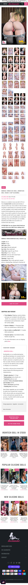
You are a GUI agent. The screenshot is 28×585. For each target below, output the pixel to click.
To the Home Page (14, 423)
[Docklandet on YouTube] (19, 563)
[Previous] (2, 26)
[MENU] (1, 3)
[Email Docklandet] (8, 563)
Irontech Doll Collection (14, 417)
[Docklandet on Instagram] (14, 563)
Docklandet (10, 579)
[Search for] (22, 3)
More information (7, 409)
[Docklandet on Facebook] (11, 563)
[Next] (25, 26)
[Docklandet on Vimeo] (16, 563)
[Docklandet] (14, 3)
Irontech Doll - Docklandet (9, 347)
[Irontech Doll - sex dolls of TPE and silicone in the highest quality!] (14, 235)
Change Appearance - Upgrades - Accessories (13, 404)
